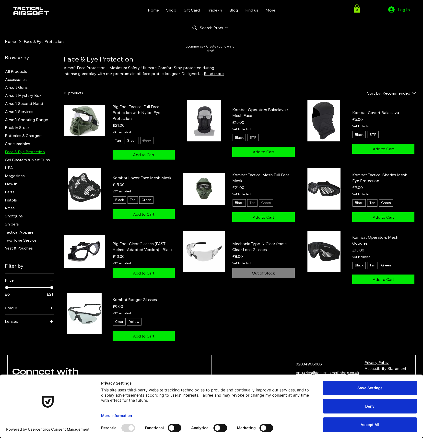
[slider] (7, 287)
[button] (356, 8)
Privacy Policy (376, 362)
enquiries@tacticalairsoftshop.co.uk (327, 372)
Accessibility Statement (385, 368)
